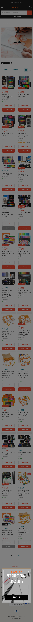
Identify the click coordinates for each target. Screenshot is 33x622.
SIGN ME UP (16, 597)
